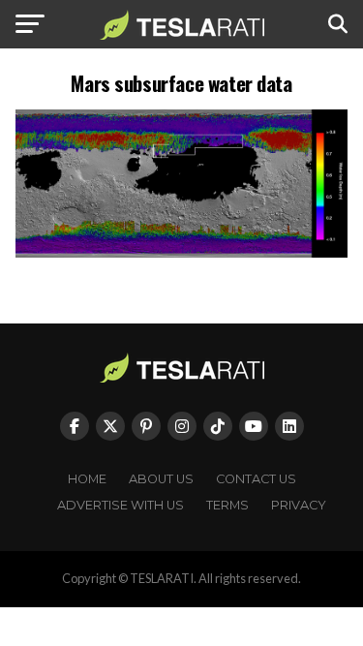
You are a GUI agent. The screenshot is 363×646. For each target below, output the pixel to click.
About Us (161, 479)
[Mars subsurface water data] (181, 252)
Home (87, 479)
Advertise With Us (120, 505)
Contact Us (256, 479)
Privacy (298, 505)
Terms (227, 505)
